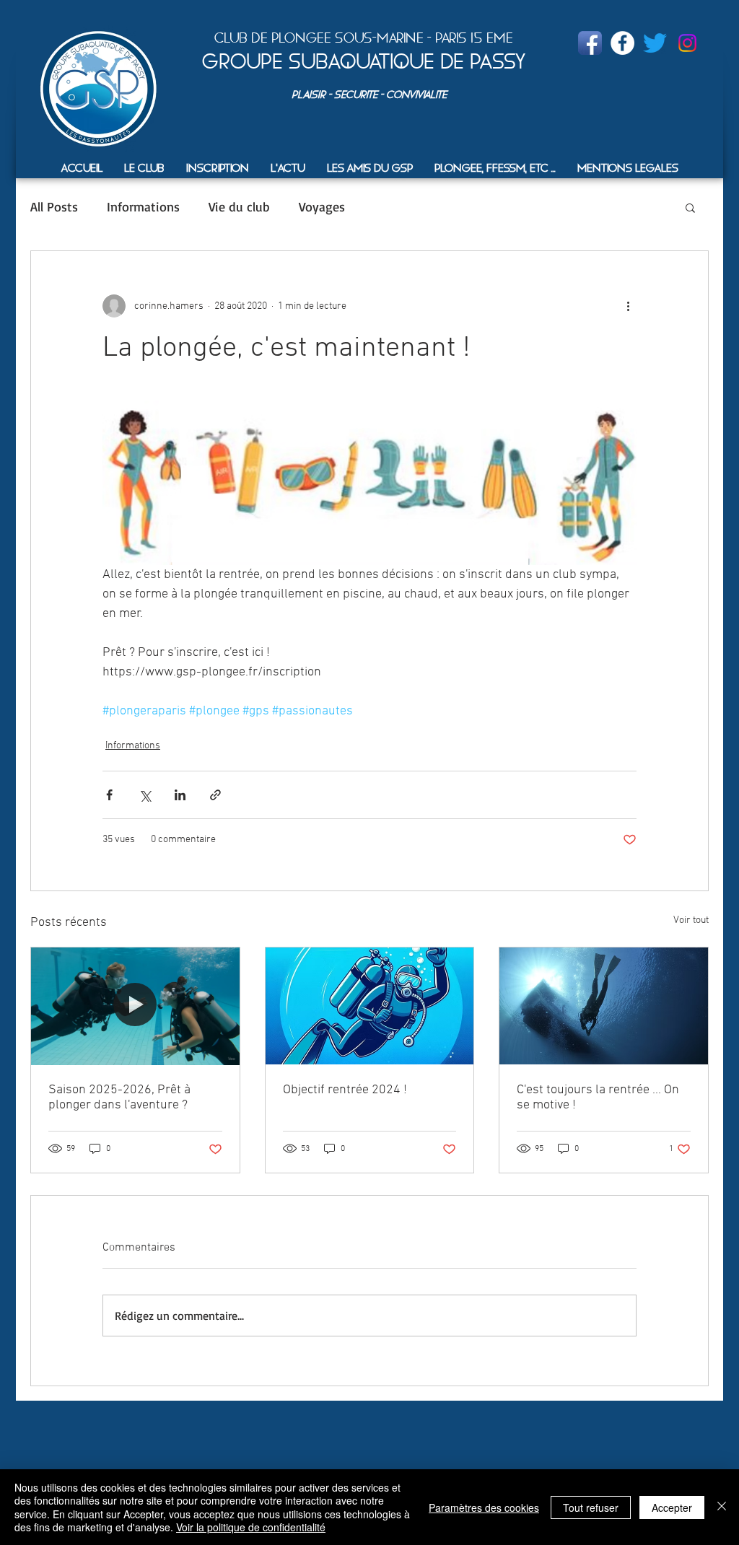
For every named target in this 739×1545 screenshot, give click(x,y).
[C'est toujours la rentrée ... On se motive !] (603, 1005)
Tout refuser (590, 1507)
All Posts (54, 206)
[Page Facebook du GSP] (590, 43)
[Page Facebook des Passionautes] (622, 43)
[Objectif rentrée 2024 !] (370, 1005)
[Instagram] (687, 43)
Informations (143, 206)
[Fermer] (721, 1507)
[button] (144, 167)
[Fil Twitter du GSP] (655, 43)
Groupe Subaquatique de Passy (363, 61)
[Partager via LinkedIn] (180, 795)
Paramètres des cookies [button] (484, 1507)
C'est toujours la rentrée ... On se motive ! (598, 1097)
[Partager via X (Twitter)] (145, 795)
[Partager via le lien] (215, 795)
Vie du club (239, 206)
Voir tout (691, 920)
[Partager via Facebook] (109, 795)
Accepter (672, 1507)
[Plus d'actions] (628, 306)
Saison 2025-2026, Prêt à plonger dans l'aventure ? (119, 1097)
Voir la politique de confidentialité (250, 1527)
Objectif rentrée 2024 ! (345, 1090)
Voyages (322, 206)
